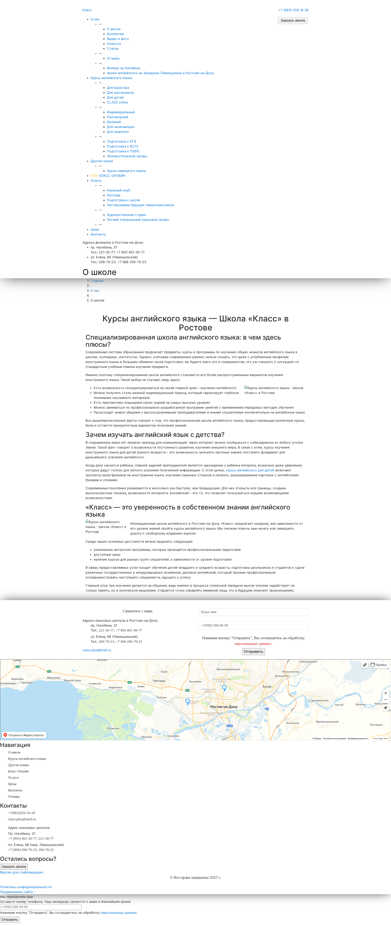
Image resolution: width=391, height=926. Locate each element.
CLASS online (117, 102)
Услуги (96, 180)
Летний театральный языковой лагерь (138, 220)
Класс (87, 10)
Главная (97, 281)
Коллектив (115, 34)
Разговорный (117, 117)
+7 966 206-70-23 (129, 641)
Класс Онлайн (18, 771)
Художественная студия (126, 215)
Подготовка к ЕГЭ (121, 141)
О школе (114, 29)
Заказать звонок (293, 20)
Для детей (115, 97)
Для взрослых (118, 88)
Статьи (113, 48)
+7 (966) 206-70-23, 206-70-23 (31, 850)
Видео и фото (118, 39)
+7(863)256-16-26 (21, 813)
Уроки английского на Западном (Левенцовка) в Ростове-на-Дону (160, 73)
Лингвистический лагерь (127, 156)
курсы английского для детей (250, 470)
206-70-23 (106, 641)
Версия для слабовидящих (21, 872)
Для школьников (120, 92)
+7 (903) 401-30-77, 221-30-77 (31, 838)
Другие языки (102, 161)
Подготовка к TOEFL (123, 151)
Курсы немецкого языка (126, 171)
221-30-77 (106, 630)
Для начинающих (121, 127)
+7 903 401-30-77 (129, 630)
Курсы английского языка (111, 78)
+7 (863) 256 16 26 (293, 10)
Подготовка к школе (123, 200)
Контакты (98, 234)
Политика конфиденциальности (26, 887)
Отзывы (113, 58)
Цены (95, 229)
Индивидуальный (121, 112)
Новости (114, 44)
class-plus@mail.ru (96, 650)
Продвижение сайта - (17, 892)
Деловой (114, 122)
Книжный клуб (118, 190)
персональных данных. (253, 643)
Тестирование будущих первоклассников (140, 205)
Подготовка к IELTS (122, 146)
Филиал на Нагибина (123, 68)
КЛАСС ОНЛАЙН (108, 176)
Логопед (113, 195)
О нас (95, 19)
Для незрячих (118, 132)
